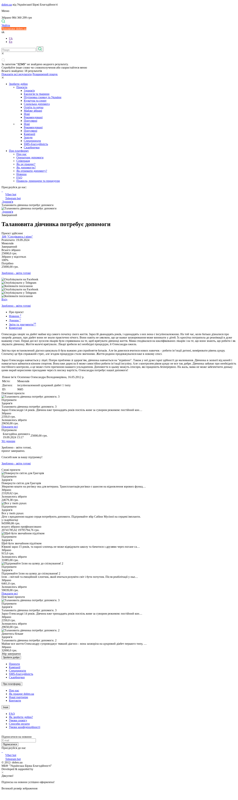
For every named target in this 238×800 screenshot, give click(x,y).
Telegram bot (13, 198)
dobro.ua (6, 4)
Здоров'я (29, 90)
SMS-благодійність (36, 144)
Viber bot (10, 194)
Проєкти (21, 87)
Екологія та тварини (36, 93)
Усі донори (8, 441)
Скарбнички (32, 147)
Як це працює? (25, 164)
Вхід (4, 299)
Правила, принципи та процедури (38, 180)
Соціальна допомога (37, 104)
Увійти (5, 25)
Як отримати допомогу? (31, 170)
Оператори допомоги (30, 157)
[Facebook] (1, 751)
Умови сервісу (18, 720)
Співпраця (23, 160)
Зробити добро (18, 83)
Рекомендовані (33, 117)
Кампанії (29, 134)
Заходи (28, 137)
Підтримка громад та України (42, 97)
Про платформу (19, 150)
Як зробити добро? (21, 717)
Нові (27, 114)
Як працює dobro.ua (21, 693)
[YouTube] (2, 751)
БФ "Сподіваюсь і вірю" (17, 236)
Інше (5, 707)
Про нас (21, 154)
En (10, 41)
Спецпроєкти (32, 140)
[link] (119, 279)
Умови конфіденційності (24, 727)
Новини (21, 174)
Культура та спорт (35, 100)
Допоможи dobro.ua (13, 28)
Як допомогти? (26, 167)
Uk (11, 38)
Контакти (15, 700)
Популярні (30, 120)
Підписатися (10, 744)
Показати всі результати (16, 74)
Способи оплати (19, 723)
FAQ (19, 177)
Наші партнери (18, 697)
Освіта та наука (33, 107)
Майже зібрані (33, 110)
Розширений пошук (45, 74)
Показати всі (9, 426)
